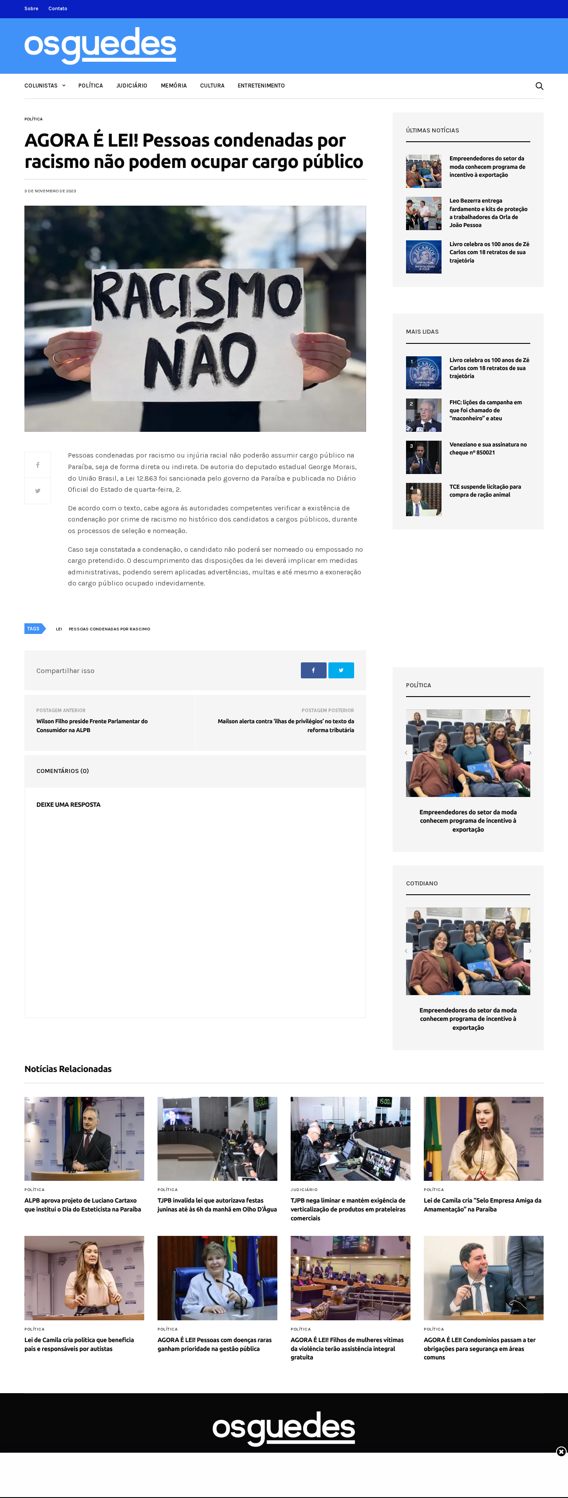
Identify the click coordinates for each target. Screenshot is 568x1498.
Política (91, 85)
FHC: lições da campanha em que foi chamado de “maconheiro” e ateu (486, 410)
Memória (174, 85)
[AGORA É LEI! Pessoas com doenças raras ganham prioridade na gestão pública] (217, 1278)
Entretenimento (261, 85)
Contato (57, 9)
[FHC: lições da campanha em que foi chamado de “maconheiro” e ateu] (424, 415)
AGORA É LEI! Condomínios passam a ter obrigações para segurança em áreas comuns (480, 1348)
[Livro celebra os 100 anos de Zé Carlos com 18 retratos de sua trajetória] (424, 257)
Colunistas (41, 85)
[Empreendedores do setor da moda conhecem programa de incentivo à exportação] (424, 171)
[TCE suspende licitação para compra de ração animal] (424, 499)
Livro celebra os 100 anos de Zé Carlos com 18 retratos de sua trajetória (489, 252)
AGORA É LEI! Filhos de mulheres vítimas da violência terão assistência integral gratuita (347, 1348)
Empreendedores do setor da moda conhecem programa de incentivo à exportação (487, 166)
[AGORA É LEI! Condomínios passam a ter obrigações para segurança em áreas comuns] (484, 1278)
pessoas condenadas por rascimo (109, 629)
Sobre (31, 9)
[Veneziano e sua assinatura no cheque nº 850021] (424, 457)
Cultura (212, 85)
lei (59, 629)
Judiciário (131, 85)
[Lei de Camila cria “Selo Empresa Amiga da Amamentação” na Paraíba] (484, 1139)
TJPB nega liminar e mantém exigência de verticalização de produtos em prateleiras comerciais (348, 1209)
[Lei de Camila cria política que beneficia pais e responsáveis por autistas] (84, 1278)
